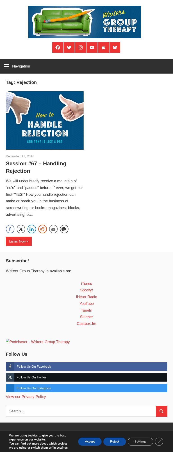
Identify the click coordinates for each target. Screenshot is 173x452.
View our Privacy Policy (26, 397)
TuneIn (86, 310)
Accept (90, 441)
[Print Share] (64, 229)
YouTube (87, 303)
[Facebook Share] (10, 229)
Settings (140, 441)
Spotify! (86, 290)
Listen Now (17, 241)
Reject (114, 441)
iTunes (86, 283)
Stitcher (86, 317)
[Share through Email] (53, 229)
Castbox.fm (86, 324)
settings (62, 448)
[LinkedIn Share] (31, 229)
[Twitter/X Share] (21, 229)
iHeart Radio (86, 297)
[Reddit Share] (42, 229)
